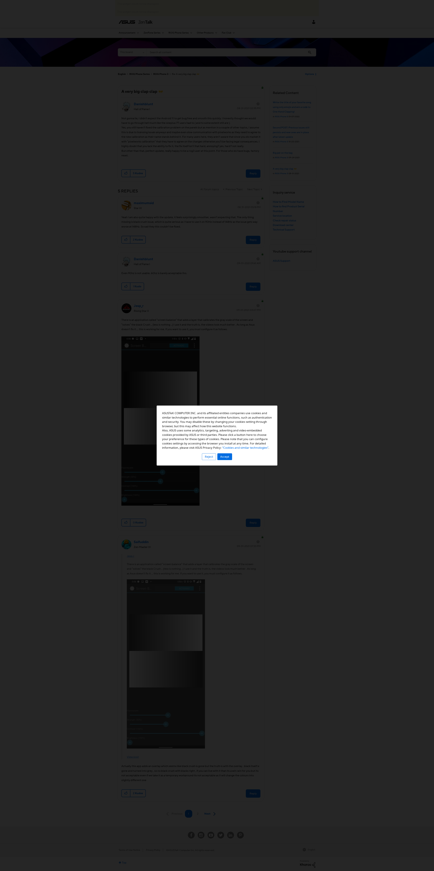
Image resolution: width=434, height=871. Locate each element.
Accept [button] (224, 457)
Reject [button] (209, 457)
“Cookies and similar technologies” (245, 448)
